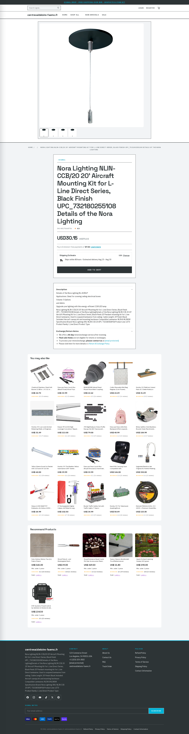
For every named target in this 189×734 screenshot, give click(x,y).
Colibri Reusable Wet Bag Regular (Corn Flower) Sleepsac (119, 388)
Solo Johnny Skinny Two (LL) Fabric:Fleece (41, 560)
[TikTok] (46, 697)
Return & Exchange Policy (99, 344)
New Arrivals (92, 15)
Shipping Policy (141, 666)
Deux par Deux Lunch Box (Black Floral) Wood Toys (66, 388)
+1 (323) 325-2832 (77, 659)
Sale (104, 15)
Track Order (107, 666)
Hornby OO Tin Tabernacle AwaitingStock (119, 507)
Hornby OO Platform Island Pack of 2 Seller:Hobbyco (145, 388)
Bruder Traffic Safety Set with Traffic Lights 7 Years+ (94, 507)
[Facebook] (27, 697)
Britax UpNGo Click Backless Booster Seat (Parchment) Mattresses (146, 428)
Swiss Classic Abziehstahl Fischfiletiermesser (119, 560)
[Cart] (159, 8)
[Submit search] (58, 8)
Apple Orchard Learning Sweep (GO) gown (144, 560)
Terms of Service (142, 662)
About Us (106, 653)
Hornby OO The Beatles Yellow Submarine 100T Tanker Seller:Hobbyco (68, 467)
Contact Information (143, 671)
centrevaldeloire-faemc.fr (42, 15)
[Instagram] (33, 697)
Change (126, 255)
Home (64, 15)
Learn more (96, 247)
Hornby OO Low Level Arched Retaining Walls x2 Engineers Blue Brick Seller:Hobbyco (41, 428)
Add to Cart (94, 270)
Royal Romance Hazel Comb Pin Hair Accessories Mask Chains (94, 560)
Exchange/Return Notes (67, 331)
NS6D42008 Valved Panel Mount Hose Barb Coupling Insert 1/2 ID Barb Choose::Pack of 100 (93, 388)
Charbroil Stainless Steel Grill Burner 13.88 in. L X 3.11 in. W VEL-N (41, 388)
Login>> (39, 575)
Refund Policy (140, 653)
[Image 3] (63, 132)
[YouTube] (40, 697)
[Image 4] (72, 132)
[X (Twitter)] (52, 697)
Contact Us (106, 657)
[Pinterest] (58, 697)
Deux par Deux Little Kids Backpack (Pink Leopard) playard (118, 428)
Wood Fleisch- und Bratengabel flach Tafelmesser (64, 560)
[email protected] (112, 341)
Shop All (74, 15)
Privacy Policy (140, 657)
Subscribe (156, 711)
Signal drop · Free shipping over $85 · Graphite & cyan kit (94, 2)
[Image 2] (53, 132)
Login (141, 8)
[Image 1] (44, 132)
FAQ (104, 662)
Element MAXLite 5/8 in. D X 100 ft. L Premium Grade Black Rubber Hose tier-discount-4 (146, 507)
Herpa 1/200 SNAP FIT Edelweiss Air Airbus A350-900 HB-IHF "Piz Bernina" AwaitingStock (41, 507)
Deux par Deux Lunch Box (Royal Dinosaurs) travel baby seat (94, 467)
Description (61, 289)
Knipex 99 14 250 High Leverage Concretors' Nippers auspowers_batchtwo (68, 428)
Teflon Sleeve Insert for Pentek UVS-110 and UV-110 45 (42, 467)
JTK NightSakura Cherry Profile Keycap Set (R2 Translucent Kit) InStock (94, 428)
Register (150, 8)
